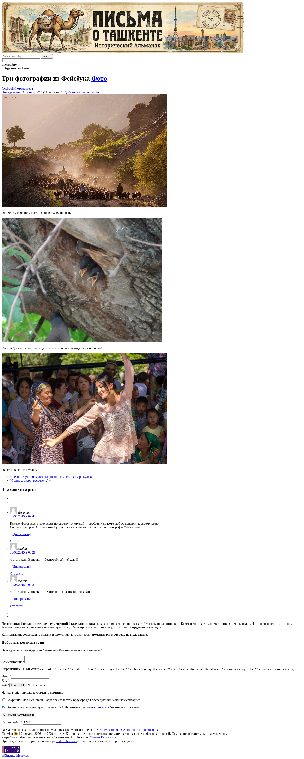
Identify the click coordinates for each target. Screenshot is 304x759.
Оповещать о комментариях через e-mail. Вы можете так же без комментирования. (73, 707)
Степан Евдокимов (103, 737)
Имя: (6, 676)
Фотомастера (23, 88)
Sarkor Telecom (66, 741)
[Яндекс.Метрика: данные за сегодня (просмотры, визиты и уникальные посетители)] (15, 755)
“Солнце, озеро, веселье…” (29, 480)
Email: (7, 680)
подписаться (100, 707)
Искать (46, 56)
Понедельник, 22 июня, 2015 (22, 92)
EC (98, 92)
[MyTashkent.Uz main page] (152, 28)
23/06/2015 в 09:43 (23, 516)
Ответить (16, 541)
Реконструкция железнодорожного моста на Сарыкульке (52, 477)
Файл (5, 685)
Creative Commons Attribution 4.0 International (128, 729)
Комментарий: (13, 662)
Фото (99, 78)
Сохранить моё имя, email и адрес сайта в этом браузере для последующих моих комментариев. (74, 700)
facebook (8, 88)
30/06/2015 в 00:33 (23, 584)
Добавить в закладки (79, 92)
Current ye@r (12, 722)
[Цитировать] (21, 534)
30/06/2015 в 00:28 (23, 552)
